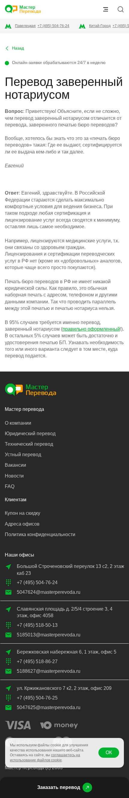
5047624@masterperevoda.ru (48, 592)
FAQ (9, 486)
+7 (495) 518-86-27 (37, 661)
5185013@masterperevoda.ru (48, 634)
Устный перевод (23, 454)
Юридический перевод (30, 433)
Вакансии (15, 465)
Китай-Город (100, 26)
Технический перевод (29, 444)
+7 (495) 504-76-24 (53, 26)
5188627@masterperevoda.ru (48, 671)
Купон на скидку (22, 513)
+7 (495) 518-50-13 (37, 625)
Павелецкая (25, 26)
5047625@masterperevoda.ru (48, 707)
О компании (18, 423)
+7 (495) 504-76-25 (37, 697)
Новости (14, 475)
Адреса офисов (22, 523)
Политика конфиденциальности (40, 534)
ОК (109, 752)
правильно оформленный (91, 329)
